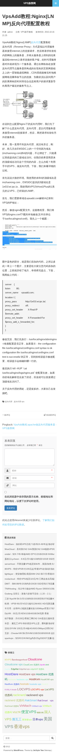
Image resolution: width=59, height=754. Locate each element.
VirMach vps (37, 706)
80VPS (8, 660)
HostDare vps (27, 674)
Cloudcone (35, 659)
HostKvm (34, 679)
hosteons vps (22, 679)
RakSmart (31, 700)
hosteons (12, 679)
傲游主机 (40, 712)
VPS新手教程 (27, 32)
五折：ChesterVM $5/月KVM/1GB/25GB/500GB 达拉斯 (31, 633)
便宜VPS (28, 712)
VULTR (17, 712)
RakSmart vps (46, 700)
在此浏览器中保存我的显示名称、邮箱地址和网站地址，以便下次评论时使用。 (29, 498)
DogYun (7, 669)
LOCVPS (23, 689)
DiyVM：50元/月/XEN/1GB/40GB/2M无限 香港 (27, 613)
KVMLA (8, 690)
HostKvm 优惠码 (12, 684)
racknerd (19, 695)
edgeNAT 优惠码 (37, 669)
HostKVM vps (47, 679)
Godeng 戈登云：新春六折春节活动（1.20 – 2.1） (28, 593)
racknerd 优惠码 (14, 700)
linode (14, 690)
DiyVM (42, 665)
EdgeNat (15, 669)
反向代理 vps (19, 402)
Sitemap (47, 750)
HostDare (11, 674)
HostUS (45, 684)
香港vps (22, 726)
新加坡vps (27, 719)
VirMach (25, 705)
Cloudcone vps (14, 664)
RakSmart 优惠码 (12, 706)
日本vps (38, 719)
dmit (47, 665)
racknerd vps (34, 695)
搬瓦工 (17, 719)
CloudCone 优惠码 (31, 665)
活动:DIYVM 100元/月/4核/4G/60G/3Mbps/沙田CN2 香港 (31, 628)
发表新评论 (51, 415)
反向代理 (36, 42)
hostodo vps (35, 684)
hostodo (24, 684)
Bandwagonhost (19, 659)
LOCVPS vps (37, 689)
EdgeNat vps (24, 669)
